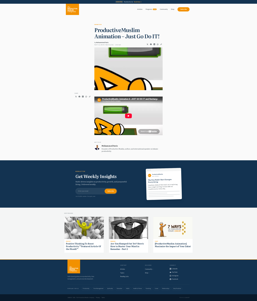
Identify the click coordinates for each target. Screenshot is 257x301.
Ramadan (112, 241)
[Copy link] (161, 44)
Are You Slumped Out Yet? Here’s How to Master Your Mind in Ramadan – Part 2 (127, 246)
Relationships (165, 288)
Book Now (137, 2)
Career (156, 288)
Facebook (175, 279)
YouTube (174, 272)
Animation (98, 24)
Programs (151, 9)
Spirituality (110, 288)
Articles (139, 9)
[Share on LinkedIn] (154, 44)
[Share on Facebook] (150, 44)
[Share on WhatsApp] (157, 44)
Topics (122, 273)
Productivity (86, 288)
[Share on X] (147, 44)
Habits (127, 288)
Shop (172, 9)
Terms (103, 297)
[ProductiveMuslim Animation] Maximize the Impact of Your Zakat (173, 245)
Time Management (98, 288)
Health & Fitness (137, 288)
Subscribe (183, 9)
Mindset (68, 241)
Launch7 (187, 297)
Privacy (98, 297)
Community (164, 9)
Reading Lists (124, 276)
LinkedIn (174, 269)
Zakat (156, 241)
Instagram (175, 276)
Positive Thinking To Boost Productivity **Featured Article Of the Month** (83, 246)
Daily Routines (177, 288)
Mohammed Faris (102, 42)
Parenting (148, 288)
